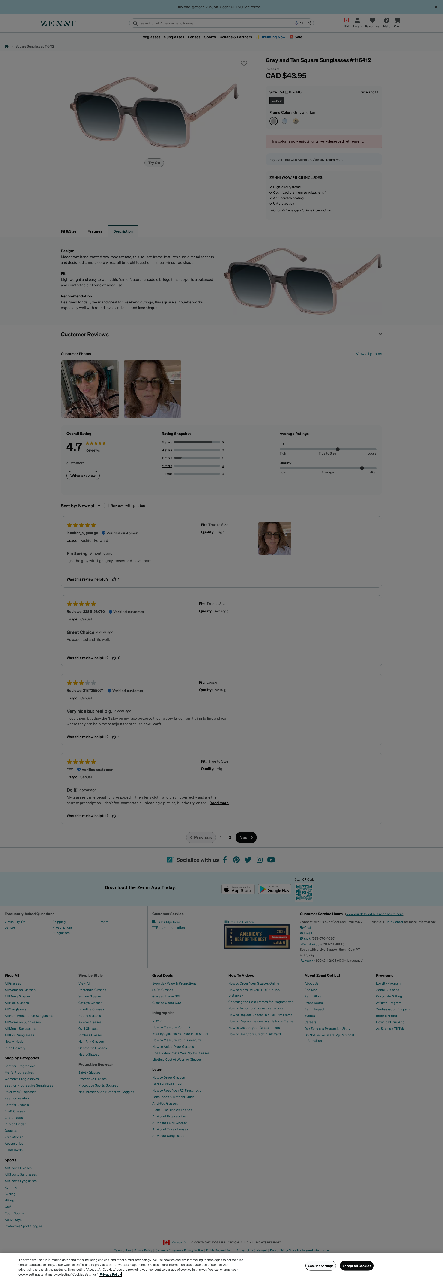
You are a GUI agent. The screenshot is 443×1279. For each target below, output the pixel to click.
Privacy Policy (110, 1274)
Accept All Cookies (356, 1266)
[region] (221, 1266)
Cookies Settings (320, 1266)
